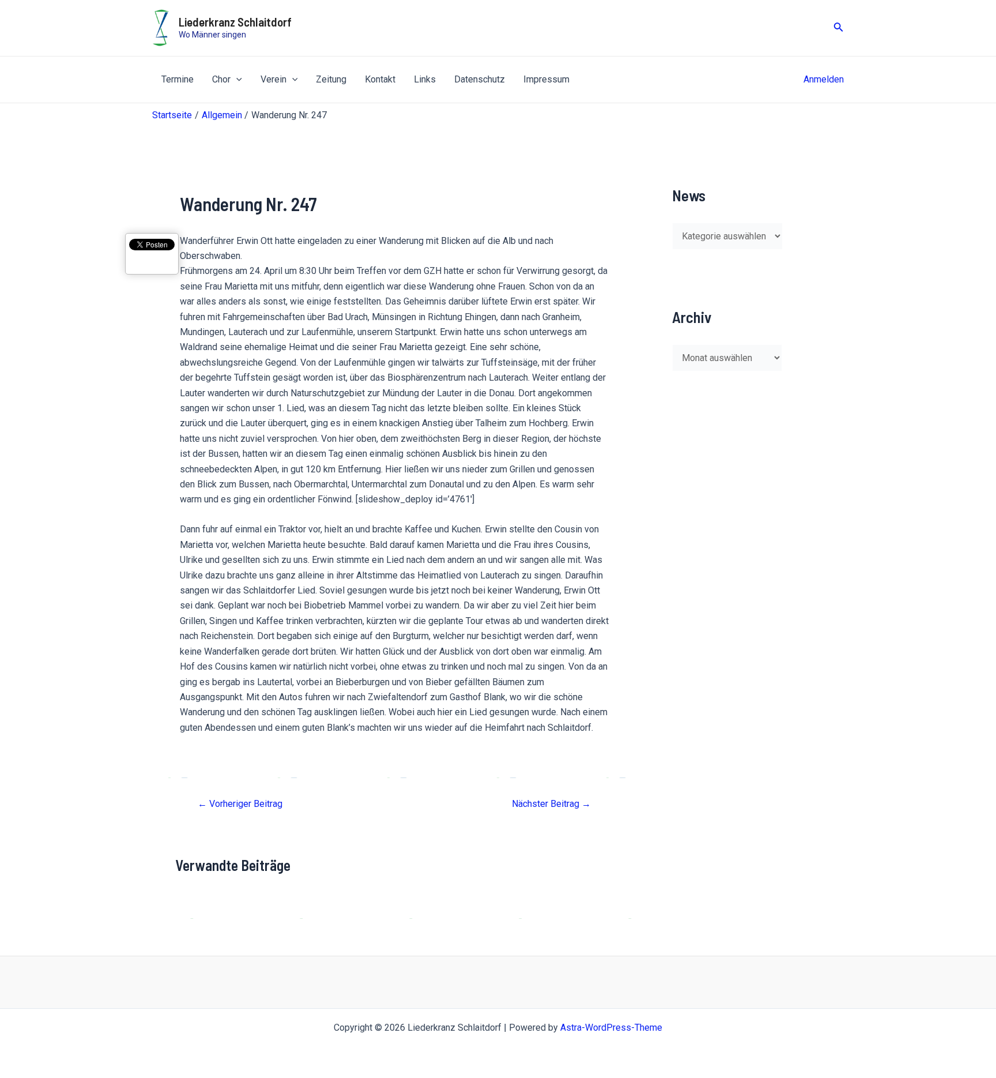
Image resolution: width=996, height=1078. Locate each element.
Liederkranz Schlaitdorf (235, 21)
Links (425, 79)
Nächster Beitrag (551, 804)
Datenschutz (479, 79)
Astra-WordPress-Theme (611, 1027)
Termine (177, 79)
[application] (236, 80)
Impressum (546, 79)
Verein (273, 79)
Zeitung (331, 79)
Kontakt (380, 79)
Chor (221, 79)
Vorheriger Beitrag (240, 804)
